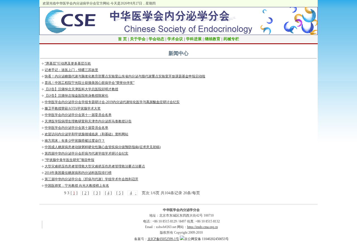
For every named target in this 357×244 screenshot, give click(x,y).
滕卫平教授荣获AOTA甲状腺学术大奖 (73, 108)
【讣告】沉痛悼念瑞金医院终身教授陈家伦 (76, 96)
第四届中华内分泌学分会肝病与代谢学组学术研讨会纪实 (86, 153)
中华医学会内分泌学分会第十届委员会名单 (76, 128)
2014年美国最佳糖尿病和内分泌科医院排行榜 (78, 173)
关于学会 (138, 39)
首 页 (122, 39)
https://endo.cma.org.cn (202, 227)
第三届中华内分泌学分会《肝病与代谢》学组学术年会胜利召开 (91, 179)
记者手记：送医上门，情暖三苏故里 (71, 70)
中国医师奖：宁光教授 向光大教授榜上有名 (77, 186)
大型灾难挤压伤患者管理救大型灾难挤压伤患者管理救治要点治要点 (95, 166)
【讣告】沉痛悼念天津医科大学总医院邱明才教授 (81, 89)
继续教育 (212, 39)
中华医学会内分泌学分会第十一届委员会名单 (78, 115)
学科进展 (194, 39)
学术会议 (175, 39)
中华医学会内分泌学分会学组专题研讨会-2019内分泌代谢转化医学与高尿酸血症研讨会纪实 (112, 102)
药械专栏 (231, 39)
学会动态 (156, 39)
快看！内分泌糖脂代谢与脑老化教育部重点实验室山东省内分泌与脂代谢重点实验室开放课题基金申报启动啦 (125, 76)
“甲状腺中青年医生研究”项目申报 (69, 160)
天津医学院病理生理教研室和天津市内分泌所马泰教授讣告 (88, 121)
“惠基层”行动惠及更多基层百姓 (68, 63)
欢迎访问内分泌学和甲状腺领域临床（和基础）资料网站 (86, 134)
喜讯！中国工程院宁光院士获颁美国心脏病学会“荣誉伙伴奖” (89, 83)
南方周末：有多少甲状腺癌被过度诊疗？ (75, 141)
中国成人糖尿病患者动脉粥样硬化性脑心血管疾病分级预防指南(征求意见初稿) (103, 147)
